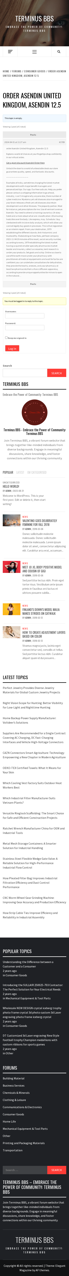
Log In (12, 348)
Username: (10, 311)
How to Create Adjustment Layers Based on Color (43, 634)
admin (9, 490)
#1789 (62, 142)
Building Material (13, 1078)
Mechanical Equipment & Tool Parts (28, 998)
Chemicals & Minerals (16, 1093)
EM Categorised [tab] (37, 472)
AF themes (42, 1270)
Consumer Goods (16, 975)
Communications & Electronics (22, 1107)
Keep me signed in (17, 338)
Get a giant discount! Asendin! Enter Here (25, 162)
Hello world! (11, 486)
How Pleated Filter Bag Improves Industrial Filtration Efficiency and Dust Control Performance (30, 882)
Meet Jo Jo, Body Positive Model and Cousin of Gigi (42, 569)
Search (7, 365)
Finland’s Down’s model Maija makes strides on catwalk (41, 611)
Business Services (13, 1085)
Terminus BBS (34, 18)
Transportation (12, 1150)
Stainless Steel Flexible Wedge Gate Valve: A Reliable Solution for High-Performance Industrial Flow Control (30, 863)
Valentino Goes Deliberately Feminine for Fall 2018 (39, 522)
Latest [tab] (20, 472)
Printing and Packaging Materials (24, 1143)
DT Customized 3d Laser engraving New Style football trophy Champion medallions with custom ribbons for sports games (31, 1040)
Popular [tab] (8, 472)
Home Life (9, 1121)
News (25, 517)
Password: (10, 323)
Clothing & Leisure (14, 1100)
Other (9, 1053)
